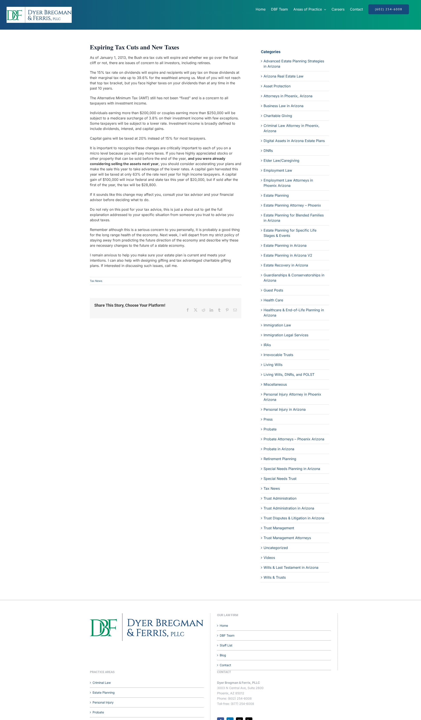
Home (224, 625)
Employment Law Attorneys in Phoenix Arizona (288, 183)
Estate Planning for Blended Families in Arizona (294, 218)
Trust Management (279, 528)
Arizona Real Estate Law (283, 76)
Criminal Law (102, 682)
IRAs (267, 345)
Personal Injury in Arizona (285, 409)
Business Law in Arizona (283, 106)
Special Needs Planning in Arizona (292, 468)
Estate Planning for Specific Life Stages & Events (290, 233)
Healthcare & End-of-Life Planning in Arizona (294, 312)
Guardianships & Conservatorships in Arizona (294, 278)
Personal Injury (103, 702)
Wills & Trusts (275, 577)
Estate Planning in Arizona (285, 245)
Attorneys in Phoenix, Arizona (288, 96)
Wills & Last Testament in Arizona (291, 567)
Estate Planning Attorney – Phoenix (292, 205)
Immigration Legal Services (286, 335)
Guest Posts (273, 290)
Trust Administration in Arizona (289, 508)
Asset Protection (277, 86)
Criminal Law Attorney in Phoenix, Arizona (291, 128)
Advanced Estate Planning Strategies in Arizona (294, 63)
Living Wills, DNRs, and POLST (289, 374)
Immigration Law (277, 325)
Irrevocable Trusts (278, 355)
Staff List (226, 645)
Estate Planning (276, 195)
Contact (225, 665)
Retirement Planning (280, 459)
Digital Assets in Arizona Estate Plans (294, 141)
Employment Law (278, 170)
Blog (223, 655)
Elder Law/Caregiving (281, 160)
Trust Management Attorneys (287, 538)
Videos (269, 557)
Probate (270, 429)
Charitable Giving (278, 115)
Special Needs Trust (280, 478)
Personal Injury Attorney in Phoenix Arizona (292, 397)
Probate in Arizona (279, 449)
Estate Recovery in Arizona (286, 265)
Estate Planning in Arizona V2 (288, 255)
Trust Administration (280, 498)
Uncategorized (276, 547)
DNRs (268, 150)
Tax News (96, 281)
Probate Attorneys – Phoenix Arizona (294, 439)
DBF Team (227, 635)
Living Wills (273, 364)
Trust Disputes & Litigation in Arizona (294, 518)
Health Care (273, 300)
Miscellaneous (275, 384)
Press (268, 419)
